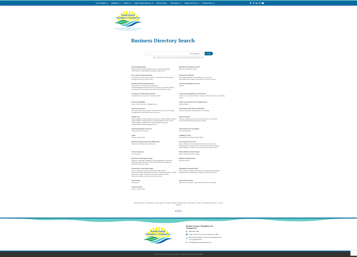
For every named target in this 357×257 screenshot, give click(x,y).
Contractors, (182, 96)
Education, (188, 110)
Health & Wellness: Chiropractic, (151, 119)
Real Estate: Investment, (138, 164)
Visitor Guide (161, 3)
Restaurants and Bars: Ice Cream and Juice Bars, (145, 176)
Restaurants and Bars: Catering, (167, 172)
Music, (148, 77)
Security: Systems (201, 120)
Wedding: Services (152, 104)
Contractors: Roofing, (219, 96)
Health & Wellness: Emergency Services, (142, 120)
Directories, (146, 96)
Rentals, (192, 170)
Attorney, (134, 137)
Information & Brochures (210, 203)
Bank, (133, 110)
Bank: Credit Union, (140, 110)
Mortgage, (171, 110)
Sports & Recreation (186, 180)
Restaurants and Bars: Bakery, (157, 170)
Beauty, (181, 144)
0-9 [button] (154, 57)
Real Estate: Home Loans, (149, 112)
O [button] (182, 57)
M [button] (178, 57)
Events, (134, 104)
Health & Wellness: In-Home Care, (188, 147)
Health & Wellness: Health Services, (141, 122)
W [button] (197, 57)
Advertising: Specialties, (145, 69)
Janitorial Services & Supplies (189, 129)
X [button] (199, 57)
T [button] (191, 57)
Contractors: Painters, (193, 96)
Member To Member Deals (179, 203)
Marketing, (160, 69)
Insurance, (165, 110)
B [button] (159, 57)
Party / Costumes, (184, 170)
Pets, (133, 154)
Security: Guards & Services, (206, 147)
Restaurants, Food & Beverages (142, 168)
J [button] (173, 57)
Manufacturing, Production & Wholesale (145, 141)
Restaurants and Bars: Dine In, (160, 174)
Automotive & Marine (186, 75)
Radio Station (161, 71)
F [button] (166, 57)
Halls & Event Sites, (141, 104)
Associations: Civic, (137, 89)
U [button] (193, 57)
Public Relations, (136, 71)
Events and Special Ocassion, (198, 144)
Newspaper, (167, 69)
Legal (133, 135)
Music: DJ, (153, 77)
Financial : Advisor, (157, 110)
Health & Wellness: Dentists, (169, 119)
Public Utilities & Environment (189, 152)
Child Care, (187, 144)
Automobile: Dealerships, (186, 77)
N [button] (180, 57)
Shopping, (206, 170)
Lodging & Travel (185, 135)
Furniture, (181, 119)
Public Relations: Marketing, (149, 71)
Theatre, (146, 79)
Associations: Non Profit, (149, 89)
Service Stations (211, 79)
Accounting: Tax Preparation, (150, 85)
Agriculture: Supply (191, 69)
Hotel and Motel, (183, 137)
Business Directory (139, 203)
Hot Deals (168, 203)
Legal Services (141, 137)
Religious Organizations (187, 158)
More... (151, 79)
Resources (175, 3)
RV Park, (191, 137)
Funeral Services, (211, 144)
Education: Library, (197, 110)
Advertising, (135, 69)
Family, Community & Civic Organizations (193, 102)
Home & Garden (184, 117)
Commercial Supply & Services (189, 83)
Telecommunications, (189, 154)
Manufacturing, (136, 144)
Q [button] (186, 57)
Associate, (182, 110)
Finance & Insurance (138, 108)
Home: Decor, (213, 119)
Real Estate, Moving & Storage (142, 158)
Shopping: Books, (184, 172)
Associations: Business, (168, 87)
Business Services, (162, 89)
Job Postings (191, 203)
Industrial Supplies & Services (142, 129)
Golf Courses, (182, 182)
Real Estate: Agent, (137, 162)
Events (126, 3)
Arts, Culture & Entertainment (142, 75)
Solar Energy (136, 180)
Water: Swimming (211, 182)
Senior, (181, 154)
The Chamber (100, 3)
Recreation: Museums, (138, 79)
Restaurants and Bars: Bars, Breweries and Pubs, (145, 172)
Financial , (148, 110)
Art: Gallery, (142, 77)
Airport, (134, 189)
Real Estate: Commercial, (149, 162)
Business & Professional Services (143, 83)
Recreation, (190, 182)
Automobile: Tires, (201, 79)
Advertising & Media (139, 67)
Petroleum (145, 131)
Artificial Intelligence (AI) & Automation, (143, 87)
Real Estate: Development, (164, 162)
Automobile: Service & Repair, (187, 79)
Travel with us (190, 3)
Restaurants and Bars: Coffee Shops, (142, 174)
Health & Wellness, (137, 119)
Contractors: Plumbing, (205, 96)
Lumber (181, 97)
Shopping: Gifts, (193, 172)
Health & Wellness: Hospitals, (160, 122)
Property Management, (158, 160)
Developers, (135, 160)
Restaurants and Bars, (143, 170)
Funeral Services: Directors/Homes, (210, 145)
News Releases (150, 203)
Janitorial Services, (137, 131)
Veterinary (138, 154)
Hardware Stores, (190, 119)
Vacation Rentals (199, 137)
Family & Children (184, 104)
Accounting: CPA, (136, 85)
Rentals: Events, (198, 170)
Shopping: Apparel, (215, 170)
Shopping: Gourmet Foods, (205, 172)
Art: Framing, (135, 77)
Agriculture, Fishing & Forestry (189, 67)
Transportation (137, 187)
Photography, (169, 77)
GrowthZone (199, 254)
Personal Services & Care (187, 141)
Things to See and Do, (200, 182)
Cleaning (181, 85)
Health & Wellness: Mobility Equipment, (142, 124)
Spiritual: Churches (184, 160)
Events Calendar (159, 203)
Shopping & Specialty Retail (188, 168)
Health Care (136, 117)
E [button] (164, 57)
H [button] (170, 57)
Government (205, 110)
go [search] (209, 53)
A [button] (157, 57)
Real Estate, (169, 160)
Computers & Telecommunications (143, 93)
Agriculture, (182, 69)
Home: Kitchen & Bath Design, (187, 120)
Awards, (154, 69)
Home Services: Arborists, (202, 119)
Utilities (198, 154)
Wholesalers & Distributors (148, 144)
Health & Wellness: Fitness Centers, (163, 120)
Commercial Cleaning (184, 131)
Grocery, (134, 170)
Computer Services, (137, 96)
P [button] (184, 57)
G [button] (168, 57)
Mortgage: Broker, (137, 112)
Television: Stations (155, 96)
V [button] (195, 57)
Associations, (157, 87)
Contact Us (199, 203)
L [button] (176, 57)
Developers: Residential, (145, 160)
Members (114, 3)
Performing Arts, (160, 77)
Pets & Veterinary (138, 152)
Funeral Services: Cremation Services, (189, 145)
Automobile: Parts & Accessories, (202, 77)
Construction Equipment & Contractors (192, 93)
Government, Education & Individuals (192, 108)
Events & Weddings (138, 102)
